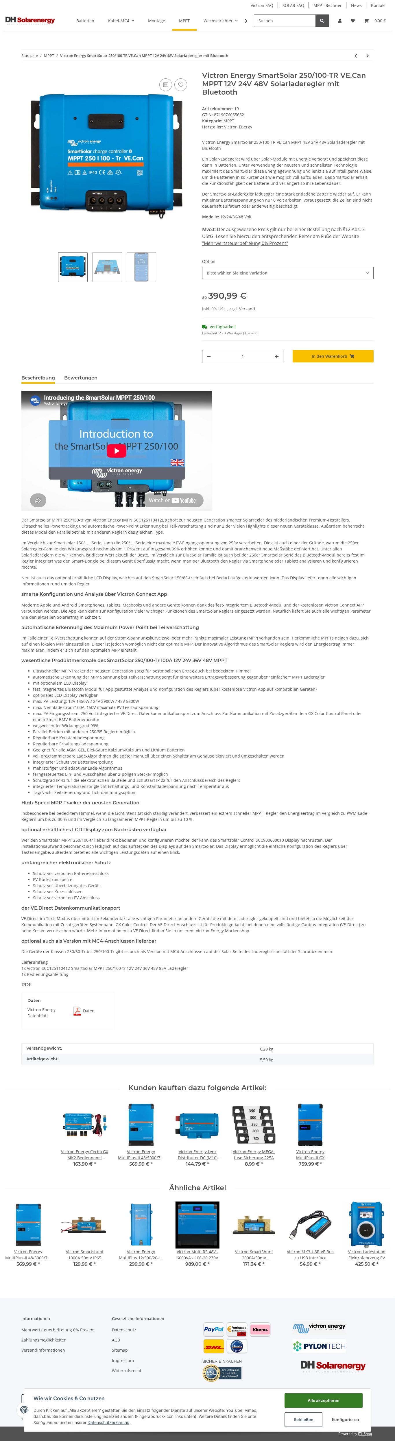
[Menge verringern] (208, 356)
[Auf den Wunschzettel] (180, 84)
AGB (116, 1340)
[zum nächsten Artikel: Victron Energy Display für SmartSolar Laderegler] (368, 55)
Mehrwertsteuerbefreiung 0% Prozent (58, 1330)
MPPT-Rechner (327, 5)
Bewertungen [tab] (80, 378)
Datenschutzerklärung (109, 1422)
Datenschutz (124, 1330)
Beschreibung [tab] (38, 378)
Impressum (123, 1360)
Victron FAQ (262, 5)
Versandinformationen (43, 1350)
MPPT (229, 121)
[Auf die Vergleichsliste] (165, 84)
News (356, 5)
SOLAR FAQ (293, 5)
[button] (339, 21)
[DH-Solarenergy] (30, 20)
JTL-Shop (365, 1433)
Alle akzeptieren (323, 1400)
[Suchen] (322, 20)
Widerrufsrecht (126, 1370)
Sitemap (120, 1350)
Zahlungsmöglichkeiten (44, 1340)
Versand (247, 309)
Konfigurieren (345, 1419)
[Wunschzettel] (352, 21)
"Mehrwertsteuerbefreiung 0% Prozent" (245, 243)
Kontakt (378, 5)
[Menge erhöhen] (276, 356)
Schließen (303, 1419)
